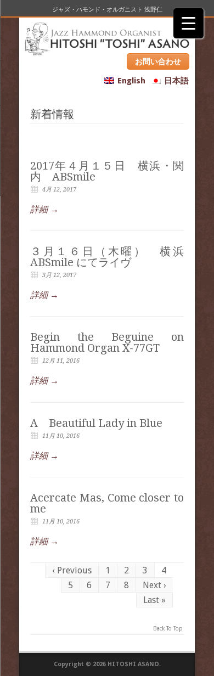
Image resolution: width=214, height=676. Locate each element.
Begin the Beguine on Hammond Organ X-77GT (107, 342)
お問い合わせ (158, 61)
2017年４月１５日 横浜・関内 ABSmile (107, 171)
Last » (154, 600)
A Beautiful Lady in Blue (96, 423)
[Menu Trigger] (188, 23)
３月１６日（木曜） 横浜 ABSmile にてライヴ (107, 257)
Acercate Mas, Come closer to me (107, 503)
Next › (154, 585)
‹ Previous (72, 570)
